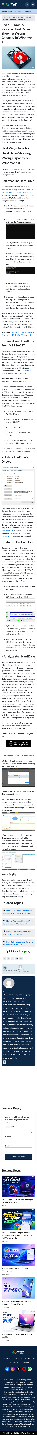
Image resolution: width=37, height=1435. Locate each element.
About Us (7, 1358)
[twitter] (8, 958)
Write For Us (13, 1362)
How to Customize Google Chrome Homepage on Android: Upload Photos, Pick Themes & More (17, 1235)
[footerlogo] (18, 1352)
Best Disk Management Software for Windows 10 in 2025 (18, 943)
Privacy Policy (30, 1358)
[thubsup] (25, 952)
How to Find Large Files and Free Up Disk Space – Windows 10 (18, 922)
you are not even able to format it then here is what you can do (17, 192)
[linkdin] (12, 958)
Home (4, 17)
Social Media (7, 11)
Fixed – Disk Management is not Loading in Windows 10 (17, 932)
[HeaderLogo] (12, 4)
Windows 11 (28, 11)
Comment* (9, 1127)
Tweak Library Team (23, 971)
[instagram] (13, 1369)
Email (7, 1146)
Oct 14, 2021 (13, 970)
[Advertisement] (18, 1087)
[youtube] (24, 1369)
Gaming (18, 11)
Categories (25, 1362)
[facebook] (4, 958)
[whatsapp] (30, 1369)
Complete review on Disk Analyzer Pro (18, 755)
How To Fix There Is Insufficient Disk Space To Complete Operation (17, 911)
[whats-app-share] (16, 958)
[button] (27, 4)
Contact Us (18, 1358)
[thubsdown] (29, 952)
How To (9, 17)
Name (8, 1137)
